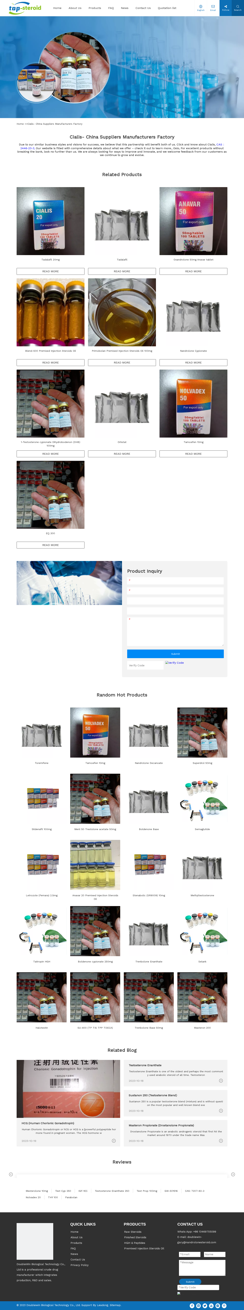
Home (21, 123)
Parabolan (71, 1197)
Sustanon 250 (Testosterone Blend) (153, 1095)
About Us (77, 1237)
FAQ (73, 1248)
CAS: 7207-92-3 (194, 1190)
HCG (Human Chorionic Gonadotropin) (48, 1123)
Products (76, 1243)
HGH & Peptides (134, 1243)
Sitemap (115, 1305)
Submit (175, 653)
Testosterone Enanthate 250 (112, 1190)
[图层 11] (35, 1241)
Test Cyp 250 (63, 1190)
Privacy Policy (80, 1265)
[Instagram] (217, 1305)
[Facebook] (192, 1305)
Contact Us (78, 1259)
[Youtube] (211, 1305)
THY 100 (53, 1197)
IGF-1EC (83, 1190)
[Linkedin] (198, 1305)
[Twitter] (205, 1305)
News (74, 1254)
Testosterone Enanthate (145, 1065)
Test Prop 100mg (147, 1190)
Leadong (102, 1305)
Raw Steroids (132, 1231)
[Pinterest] (224, 1305)
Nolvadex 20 (33, 1197)
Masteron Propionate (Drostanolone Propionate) (161, 1125)
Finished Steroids (135, 1237)
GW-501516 (171, 1190)
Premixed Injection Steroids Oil (144, 1248)
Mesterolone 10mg (37, 1190)
